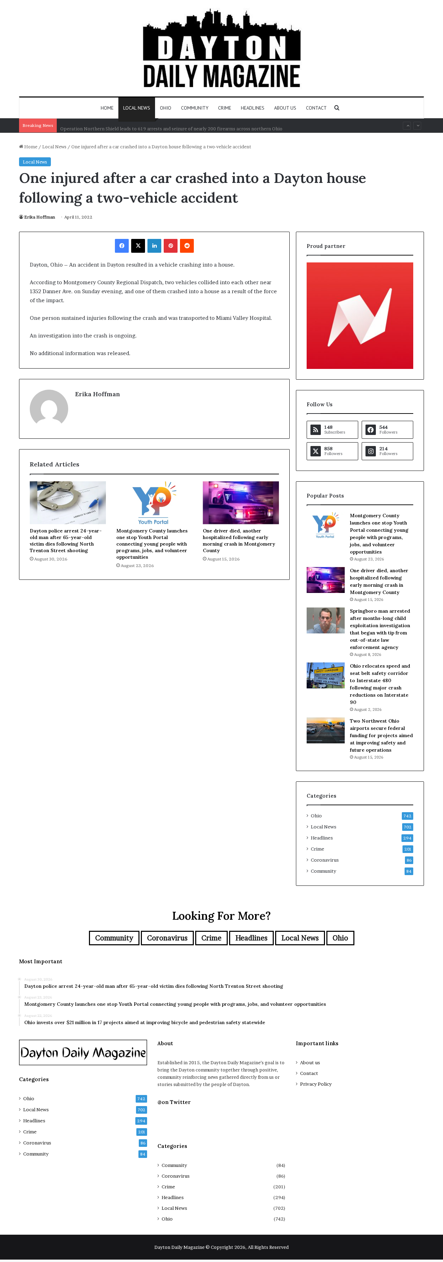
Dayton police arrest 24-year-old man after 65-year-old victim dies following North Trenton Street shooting (66, 541)
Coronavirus (325, 860)
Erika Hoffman (39, 217)
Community (194, 108)
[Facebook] (122, 246)
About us (285, 108)
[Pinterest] (171, 246)
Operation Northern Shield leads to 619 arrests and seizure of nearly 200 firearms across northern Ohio (171, 125)
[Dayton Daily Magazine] (221, 48)
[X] (138, 246)
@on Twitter (174, 1102)
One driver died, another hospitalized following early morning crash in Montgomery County (239, 541)
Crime (224, 108)
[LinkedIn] (154, 246)
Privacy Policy (316, 1084)
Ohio (165, 108)
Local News (136, 108)
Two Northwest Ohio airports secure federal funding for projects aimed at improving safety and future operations (381, 735)
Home (107, 108)
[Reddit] (187, 246)
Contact (316, 108)
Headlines (252, 108)
